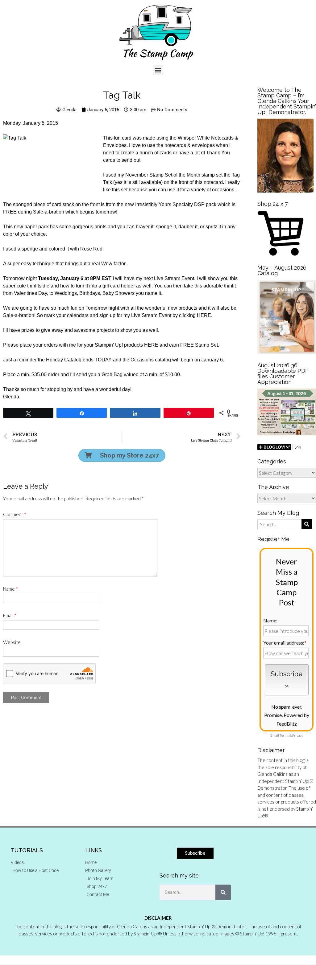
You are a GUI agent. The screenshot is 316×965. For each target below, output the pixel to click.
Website (12, 642)
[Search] (223, 892)
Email (9, 615)
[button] (158, 70)
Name (10, 589)
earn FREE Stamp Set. (194, 345)
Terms (284, 735)
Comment (14, 514)
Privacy (297, 735)
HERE (204, 315)
